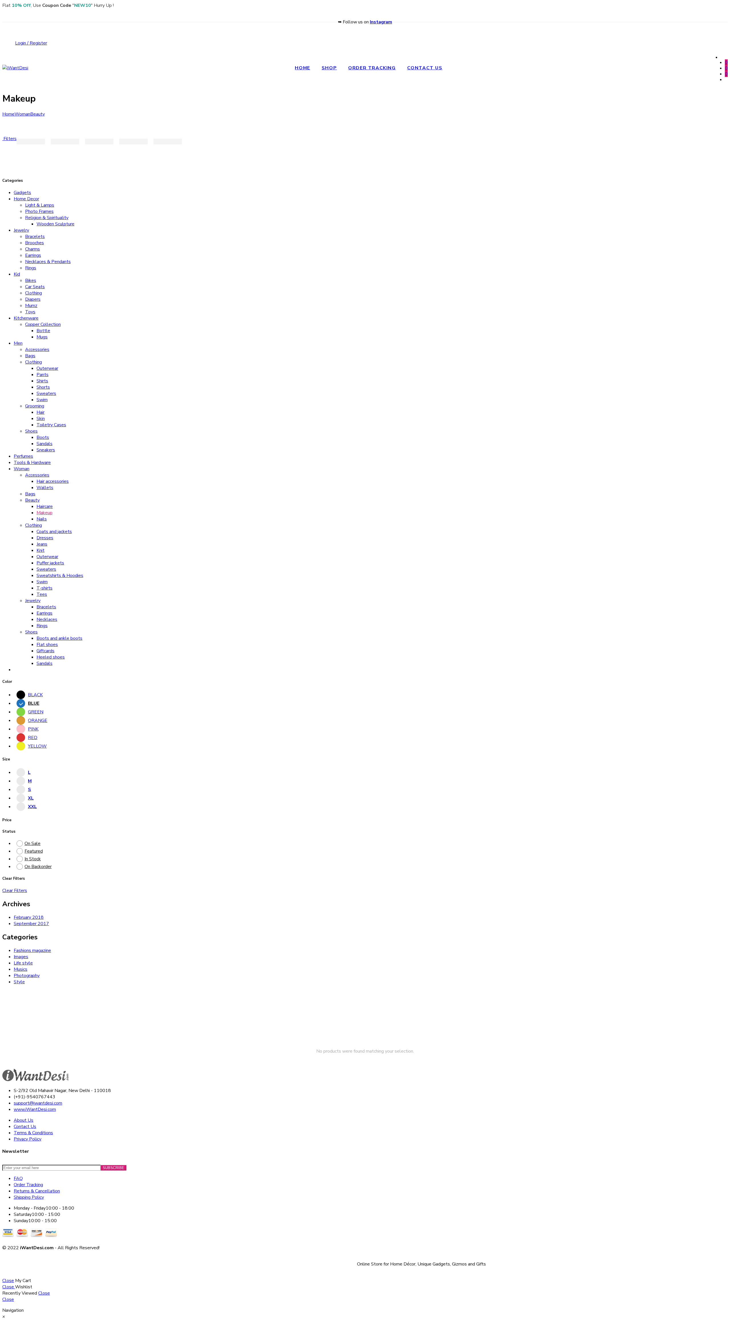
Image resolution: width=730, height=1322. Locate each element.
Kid (17, 274)
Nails (41, 519)
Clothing (33, 293)
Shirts (42, 381)
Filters (9, 139)
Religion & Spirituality (46, 218)
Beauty (37, 114)
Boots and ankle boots (59, 638)
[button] (3, 1316)
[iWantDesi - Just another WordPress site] (15, 68)
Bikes (30, 280)
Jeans (41, 544)
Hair (40, 412)
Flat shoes (47, 644)
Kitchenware (26, 318)
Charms (32, 249)
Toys (30, 312)
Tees (41, 594)
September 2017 (31, 924)
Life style (23, 963)
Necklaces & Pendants (48, 262)
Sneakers (45, 450)
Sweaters (46, 393)
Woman (22, 114)
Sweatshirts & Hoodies (59, 575)
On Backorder (38, 866)
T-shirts (44, 588)
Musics (20, 969)
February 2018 (29, 917)
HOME (302, 68)
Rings (30, 268)
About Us (23, 1120)
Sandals (44, 444)
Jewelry (21, 230)
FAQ (18, 1178)
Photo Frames (39, 211)
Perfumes (23, 456)
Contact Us (25, 1126)
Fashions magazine (32, 950)
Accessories (37, 349)
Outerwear (47, 368)
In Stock (33, 859)
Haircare (44, 506)
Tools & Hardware (32, 462)
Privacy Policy (27, 1139)
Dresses (44, 538)
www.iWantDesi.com (35, 1109)
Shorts (43, 387)
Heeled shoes (50, 657)
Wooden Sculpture (55, 224)
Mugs (42, 337)
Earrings (33, 255)
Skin (40, 418)
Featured (34, 851)
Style (19, 982)
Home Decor (26, 199)
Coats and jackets (54, 531)
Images (21, 957)
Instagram (381, 22)
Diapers (32, 299)
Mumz (31, 305)
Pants (42, 375)
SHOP (329, 68)
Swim (42, 400)
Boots (42, 437)
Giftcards (45, 651)
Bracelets (35, 236)
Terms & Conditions (33, 1133)
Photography (27, 975)
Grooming (34, 406)
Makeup (44, 513)
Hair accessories (52, 481)
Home (8, 114)
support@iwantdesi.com (38, 1103)
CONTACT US (425, 68)
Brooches (34, 243)
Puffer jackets (50, 563)
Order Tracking (28, 1185)
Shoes (31, 431)
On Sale (32, 843)
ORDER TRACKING (372, 68)
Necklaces (46, 619)
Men (18, 343)
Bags (30, 356)
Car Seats (35, 287)
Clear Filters (14, 890)
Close (8, 1280)
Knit (40, 550)
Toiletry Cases (51, 425)
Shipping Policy (29, 1197)
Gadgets (22, 192)
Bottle (43, 331)
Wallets (44, 488)
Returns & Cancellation (37, 1191)
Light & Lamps (39, 205)
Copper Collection (43, 324)
